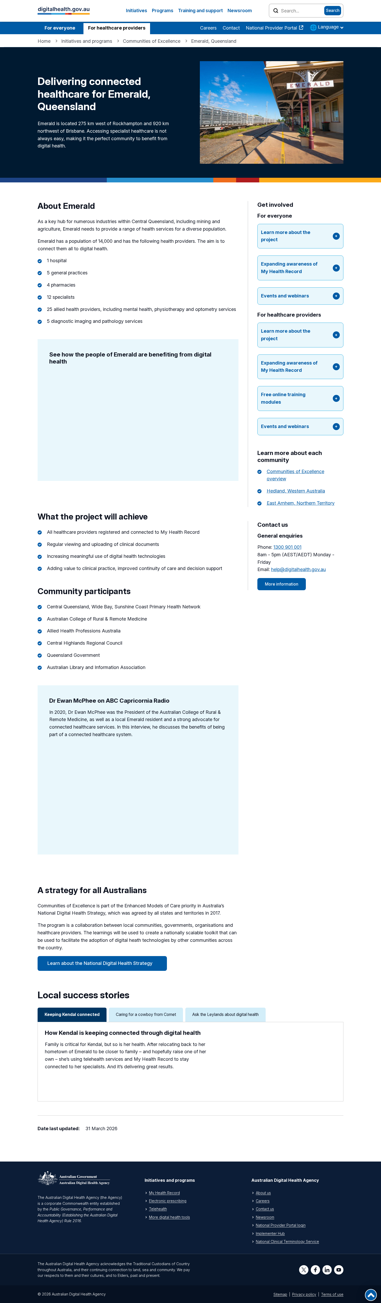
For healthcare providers (116, 28)
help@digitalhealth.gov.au (298, 569)
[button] (300, 236)
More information (281, 584)
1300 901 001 (287, 547)
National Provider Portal (272, 28)
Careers (208, 28)
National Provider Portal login (281, 1225)
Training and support (200, 10)
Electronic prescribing (167, 1201)
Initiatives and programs (86, 41)
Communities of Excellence (151, 41)
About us (263, 1193)
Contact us (265, 1209)
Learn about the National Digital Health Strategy (99, 963)
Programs (162, 10)
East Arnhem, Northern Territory (301, 503)
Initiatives (136, 10)
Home (44, 41)
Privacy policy (304, 1294)
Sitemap (280, 1294)
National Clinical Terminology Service (287, 1241)
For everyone (60, 28)
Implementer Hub (270, 1233)
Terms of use (332, 1294)
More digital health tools (169, 1217)
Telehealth (158, 1209)
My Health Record (164, 1193)
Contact (231, 28)
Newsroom (240, 10)
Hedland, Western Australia (296, 491)
